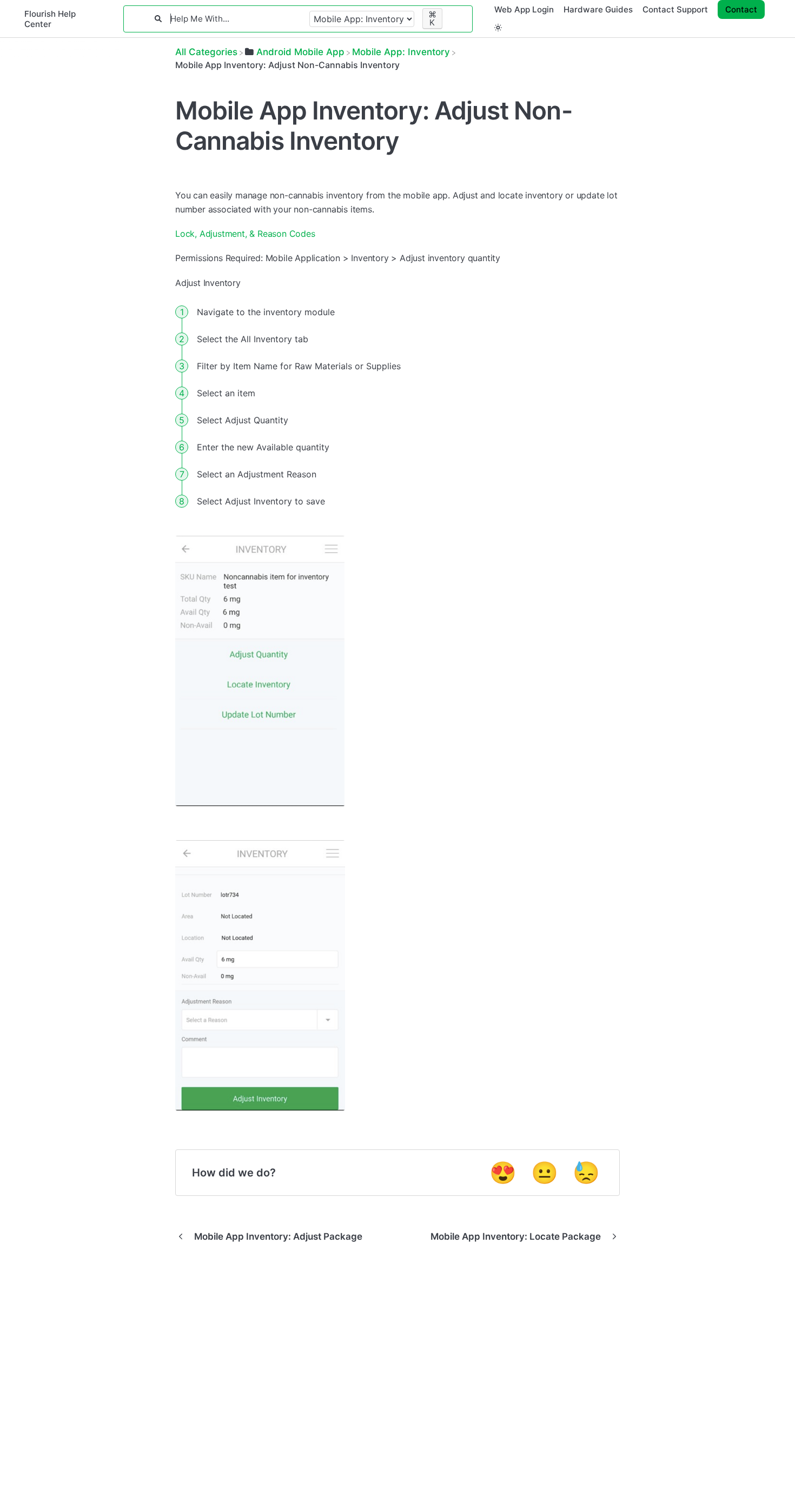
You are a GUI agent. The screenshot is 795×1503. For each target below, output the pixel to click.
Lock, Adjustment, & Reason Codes (245, 233)
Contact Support (675, 9)
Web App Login (524, 9)
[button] (498, 27)
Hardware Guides (598, 9)
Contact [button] (741, 9)
